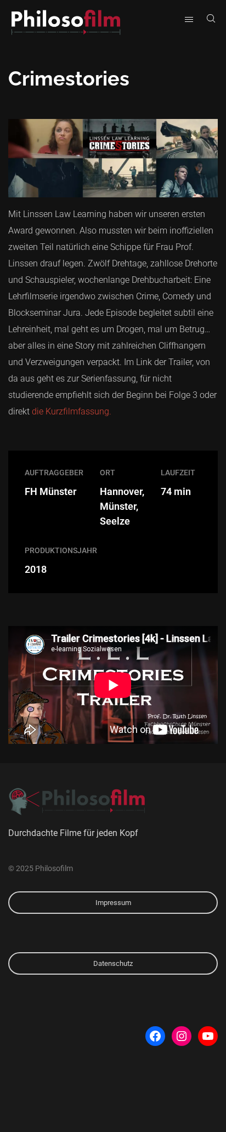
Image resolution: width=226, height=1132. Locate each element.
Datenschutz (113, 963)
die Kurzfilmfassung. (71, 411)
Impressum (113, 902)
